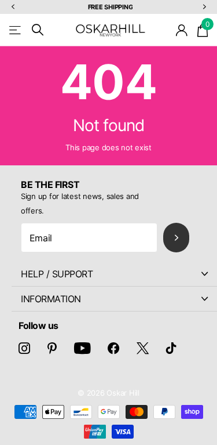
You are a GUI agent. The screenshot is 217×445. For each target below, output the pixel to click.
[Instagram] (24, 348)
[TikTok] (171, 348)
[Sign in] (182, 30)
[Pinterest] (52, 348)
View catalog (16, 29)
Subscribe (176, 237)
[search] (37, 30)
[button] (12, 7)
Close (114, 274)
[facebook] (113, 348)
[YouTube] (82, 348)
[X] (143, 348)
